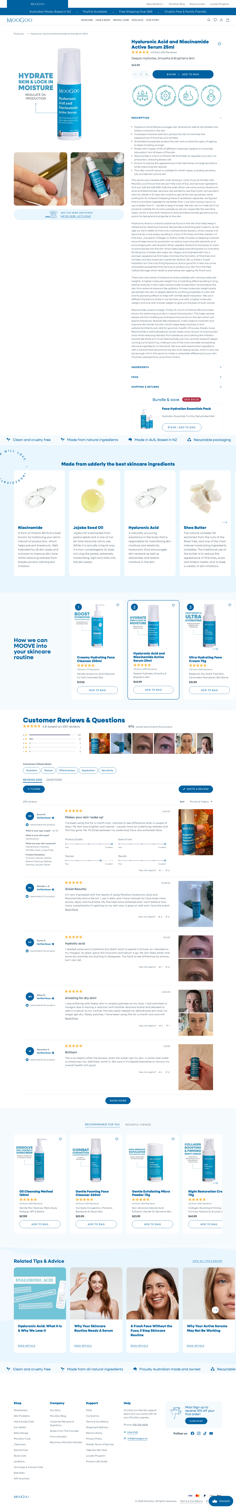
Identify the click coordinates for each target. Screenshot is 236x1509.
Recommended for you (102, 1124)
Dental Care (21, 1450)
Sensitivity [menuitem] (107, 770)
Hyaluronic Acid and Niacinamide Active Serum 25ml (149, 657)
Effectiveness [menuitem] (67, 770)
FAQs (134, 377)
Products (19, 33)
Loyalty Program (219, 4)
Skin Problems (22, 1415)
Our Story (55, 1410)
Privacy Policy (94, 1438)
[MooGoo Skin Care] (19, 20)
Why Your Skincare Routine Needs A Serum (93, 1328)
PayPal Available (95, 11)
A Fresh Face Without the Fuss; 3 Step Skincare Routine (151, 1330)
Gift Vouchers (22, 1478)
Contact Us (92, 1415)
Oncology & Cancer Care (28, 1467)
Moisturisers (21, 1410)
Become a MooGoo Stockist (66, 1442)
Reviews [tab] (32, 780)
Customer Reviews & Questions (62, 1423)
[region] (151, 743)
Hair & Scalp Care (24, 1421)
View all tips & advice (207, 1261)
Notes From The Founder (64, 1430)
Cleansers (20, 1444)
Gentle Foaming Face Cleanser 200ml (92, 1193)
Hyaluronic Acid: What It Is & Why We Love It (40, 1328)
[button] (37, 4)
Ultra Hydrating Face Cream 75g (205, 659)
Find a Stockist (58, 1436)
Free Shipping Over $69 (135, 11)
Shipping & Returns (145, 386)
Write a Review (199, 790)
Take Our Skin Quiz (96, 1450)
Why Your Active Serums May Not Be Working (207, 1328)
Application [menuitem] (88, 770)
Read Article (26, 1345)
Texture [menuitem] (48, 770)
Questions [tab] (54, 780)
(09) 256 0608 (140, 1424)
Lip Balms (19, 1461)
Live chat (132, 1432)
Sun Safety (20, 1427)
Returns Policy (94, 1432)
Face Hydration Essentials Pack (186, 409)
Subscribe (196, 1420)
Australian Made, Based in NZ (50, 11)
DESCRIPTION (140, 117)
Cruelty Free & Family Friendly (185, 11)
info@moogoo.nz (137, 1438)
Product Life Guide (96, 1461)
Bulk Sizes (19, 1472)
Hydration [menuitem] (31, 770)
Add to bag (97, 690)
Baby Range (21, 1432)
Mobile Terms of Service (100, 1444)
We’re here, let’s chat (76, 216)
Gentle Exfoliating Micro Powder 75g (151, 1193)
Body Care (20, 1455)
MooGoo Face (22, 1438)
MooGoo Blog (177, 4)
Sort (182, 801)
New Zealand (155, 4)
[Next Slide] (210, 743)
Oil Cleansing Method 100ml (36, 1193)
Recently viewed (138, 1124)
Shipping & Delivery (97, 1427)
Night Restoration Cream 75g (208, 1193)
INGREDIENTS (140, 367)
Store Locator (197, 4)
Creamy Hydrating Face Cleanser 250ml (96, 659)
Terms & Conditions (97, 1421)
